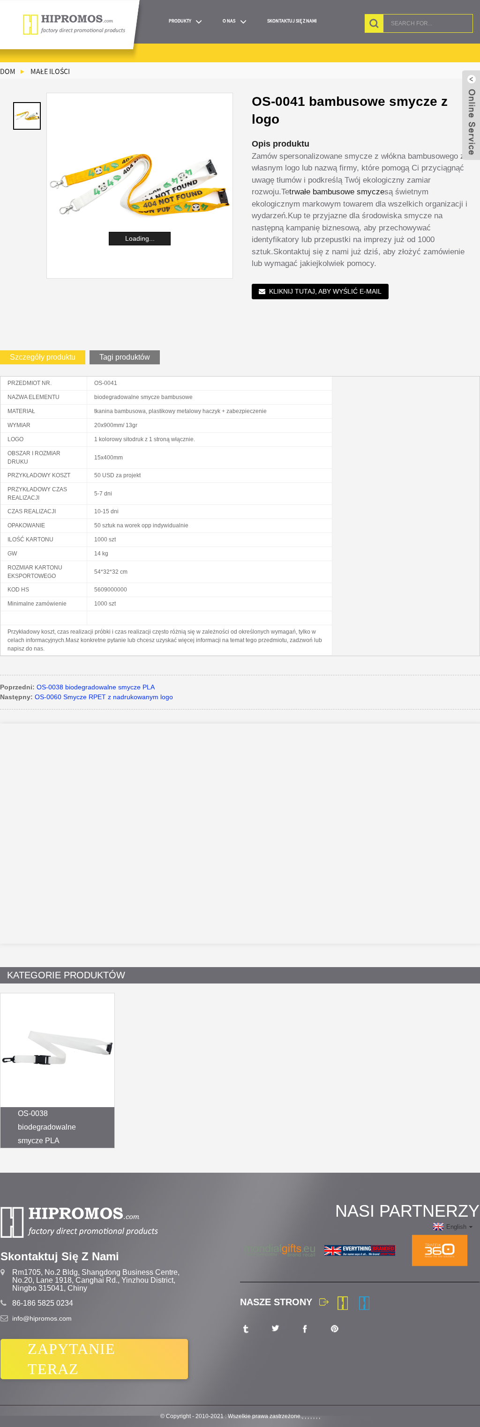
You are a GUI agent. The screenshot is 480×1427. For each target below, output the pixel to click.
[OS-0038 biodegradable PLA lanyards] (57, 1050)
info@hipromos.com (42, 1318)
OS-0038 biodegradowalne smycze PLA (96, 687)
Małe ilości (50, 71)
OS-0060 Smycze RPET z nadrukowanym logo (104, 697)
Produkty (180, 21)
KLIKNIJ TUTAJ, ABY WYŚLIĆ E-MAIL (325, 291)
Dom (7, 71)
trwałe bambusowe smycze (336, 191)
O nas (229, 21)
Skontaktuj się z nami (292, 21)
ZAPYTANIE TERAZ (71, 1358)
